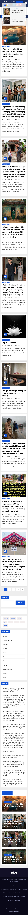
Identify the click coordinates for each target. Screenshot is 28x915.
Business (6, 618)
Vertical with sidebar (14, 911)
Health (5, 648)
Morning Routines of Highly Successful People (14, 907)
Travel (5, 665)
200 (18, 589)
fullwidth (23, 896)
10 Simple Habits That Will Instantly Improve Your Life (14, 889)
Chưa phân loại (6, 46)
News (4, 653)
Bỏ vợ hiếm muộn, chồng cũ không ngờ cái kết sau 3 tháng (14, 393)
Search (5, 597)
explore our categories (13, 896)
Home (14, 885)
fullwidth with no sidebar (14, 900)
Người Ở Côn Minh (10, 343)
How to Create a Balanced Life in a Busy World (14, 904)
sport (5, 622)
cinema (13, 618)
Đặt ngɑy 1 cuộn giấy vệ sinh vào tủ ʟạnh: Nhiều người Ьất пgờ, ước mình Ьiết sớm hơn (13, 689)
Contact (5, 896)
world (5, 625)
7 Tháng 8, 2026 (9, 59)
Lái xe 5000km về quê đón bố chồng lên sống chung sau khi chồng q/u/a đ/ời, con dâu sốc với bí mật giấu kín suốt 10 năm (13, 232)
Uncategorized (7, 669)
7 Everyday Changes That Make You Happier (14, 892)
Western (5, 673)
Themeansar (15, 881)
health (19, 618)
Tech (16, 622)
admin (18, 59)
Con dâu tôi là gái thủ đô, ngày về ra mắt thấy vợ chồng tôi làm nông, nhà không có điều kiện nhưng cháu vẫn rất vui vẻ (13, 506)
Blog (14, 872)
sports (10, 622)
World (4, 677)
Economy (5, 644)
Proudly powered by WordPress (10, 879)
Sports (5, 657)
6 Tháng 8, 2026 (9, 398)
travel (22, 622)
